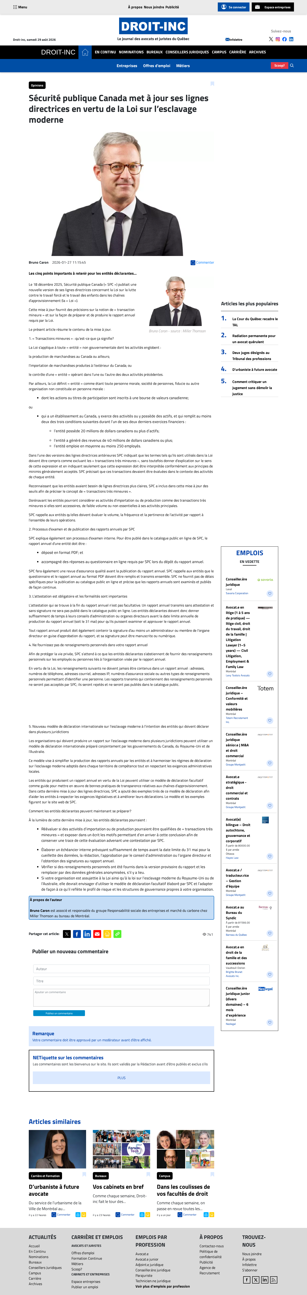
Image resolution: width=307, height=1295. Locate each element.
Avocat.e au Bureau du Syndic (235, 912)
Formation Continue (86, 1258)
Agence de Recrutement (210, 1270)
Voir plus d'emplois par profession (163, 1286)
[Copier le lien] (117, 934)
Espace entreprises (278, 7)
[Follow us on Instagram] (277, 39)
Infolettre (235, 39)
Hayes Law (232, 858)
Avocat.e (142, 1254)
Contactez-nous (212, 1246)
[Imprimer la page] (107, 934)
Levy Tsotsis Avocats (238, 675)
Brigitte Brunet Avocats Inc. (234, 974)
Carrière (237, 52)
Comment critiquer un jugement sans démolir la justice (252, 387)
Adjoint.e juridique (149, 1264)
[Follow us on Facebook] (284, 39)
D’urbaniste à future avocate (254, 369)
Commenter (63, 1214)
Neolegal (231, 1024)
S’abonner (250, 1270)
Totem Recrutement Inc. (237, 720)
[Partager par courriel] (97, 934)
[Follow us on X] (271, 39)
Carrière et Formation (45, 1175)
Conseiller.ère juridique (236, 581)
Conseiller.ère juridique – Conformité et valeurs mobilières (237, 698)
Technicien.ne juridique (153, 1281)
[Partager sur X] (67, 934)
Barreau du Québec (236, 935)
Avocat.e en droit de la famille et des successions (236, 955)
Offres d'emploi (156, 66)
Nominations (131, 52)
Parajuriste (144, 1275)
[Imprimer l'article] (83, 1214)
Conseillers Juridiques (187, 52)
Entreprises (127, 66)
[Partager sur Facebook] (77, 934)
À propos (135, 7)
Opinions (37, 85)
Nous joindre (154, 7)
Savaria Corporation (237, 593)
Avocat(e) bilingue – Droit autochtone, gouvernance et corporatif (238, 830)
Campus (219, 52)
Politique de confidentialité (211, 1254)
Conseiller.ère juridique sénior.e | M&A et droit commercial (237, 744)
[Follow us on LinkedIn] (291, 39)
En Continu (105, 52)
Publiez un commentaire (59, 1013)
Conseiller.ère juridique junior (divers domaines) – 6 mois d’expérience (238, 1001)
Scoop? (279, 65)
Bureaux (155, 52)
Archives (257, 52)
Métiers (183, 66)
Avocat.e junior (147, 1259)
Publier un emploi (84, 1287)
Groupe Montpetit (235, 764)
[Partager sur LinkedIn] (87, 934)
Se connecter (237, 7)
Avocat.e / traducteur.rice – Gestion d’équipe (237, 878)
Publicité (172, 7)
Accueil (34, 1246)
